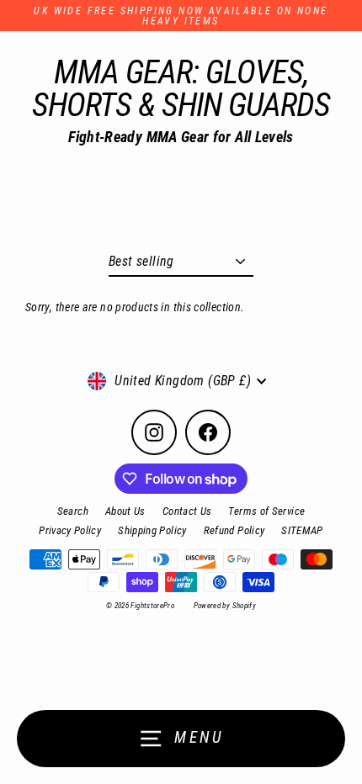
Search (72, 511)
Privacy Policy (70, 530)
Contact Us (187, 511)
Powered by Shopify (225, 605)
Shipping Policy (152, 530)
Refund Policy (234, 530)
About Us (125, 511)
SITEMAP (302, 530)
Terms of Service (266, 511)
